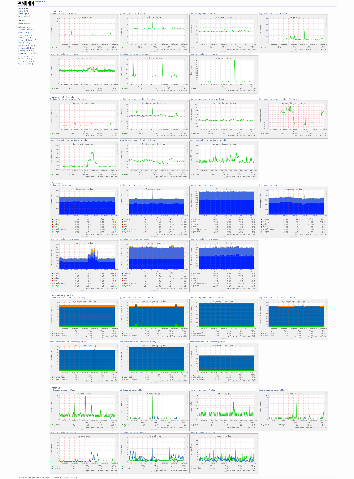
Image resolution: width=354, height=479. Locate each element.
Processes (73, 185)
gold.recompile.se (128, 13)
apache (21, 30)
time (20, 64)
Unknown (22, 16)
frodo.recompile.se (58, 13)
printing (21, 51)
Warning (22, 14)
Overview (40, 1)
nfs (19, 43)
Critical (21, 11)
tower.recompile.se (198, 54)
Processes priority (77, 298)
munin (21, 38)
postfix (21, 45)
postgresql (23, 48)
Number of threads (77, 99)
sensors (21, 56)
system (21, 61)
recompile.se (24, 23)
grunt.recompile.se (197, 13)
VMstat (72, 390)
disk (20, 32)
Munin (39, 477)
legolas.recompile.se (268, 13)
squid (20, 59)
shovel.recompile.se (129, 54)
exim (20, 35)
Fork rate (73, 13)
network (22, 40)
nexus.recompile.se (59, 54)
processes (22, 53)
